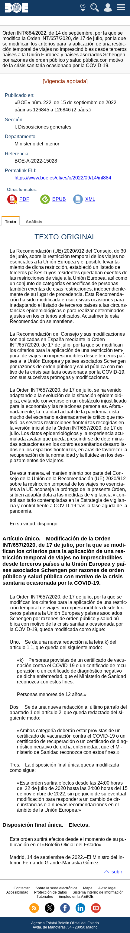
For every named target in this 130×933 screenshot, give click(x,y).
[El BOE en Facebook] (65, 912)
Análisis (34, 221)
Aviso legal (107, 888)
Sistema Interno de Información (98, 892)
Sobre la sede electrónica (56, 888)
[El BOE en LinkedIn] (80, 912)
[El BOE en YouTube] (96, 912)
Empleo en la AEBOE (76, 896)
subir (117, 871)
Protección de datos (50, 892)
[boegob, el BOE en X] (49, 912)
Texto (10, 221)
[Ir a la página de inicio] (16, 11)
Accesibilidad (17, 892)
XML (90, 199)
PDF (24, 199)
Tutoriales (45, 896)
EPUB (59, 199)
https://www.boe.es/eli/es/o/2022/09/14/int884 (63, 177)
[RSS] (34, 912)
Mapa (88, 888)
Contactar (22, 888)
